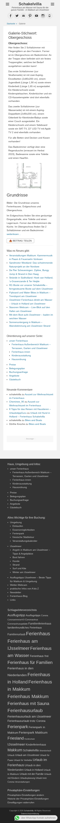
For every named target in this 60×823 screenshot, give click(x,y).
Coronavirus (31, 619)
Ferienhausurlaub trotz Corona (26, 721)
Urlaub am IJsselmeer (27, 755)
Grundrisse (17, 195)
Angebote (14, 375)
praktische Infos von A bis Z (24, 588)
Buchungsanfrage (18, 372)
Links (13, 600)
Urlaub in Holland (33, 769)
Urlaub (11, 755)
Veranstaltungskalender (24, 541)
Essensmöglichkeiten (23, 529)
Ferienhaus (38, 633)
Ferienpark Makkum (33, 732)
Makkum (15, 750)
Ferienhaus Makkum (28, 696)
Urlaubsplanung (27, 778)
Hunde (16, 561)
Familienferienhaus (39, 623)
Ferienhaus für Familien (30, 662)
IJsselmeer (16, 546)
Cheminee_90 (16, 401)
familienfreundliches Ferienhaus (25, 627)
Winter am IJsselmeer (24, 572)
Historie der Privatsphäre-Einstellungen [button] (28, 798)
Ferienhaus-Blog (19, 596)
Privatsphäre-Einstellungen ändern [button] (26, 795)
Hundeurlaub (29, 739)
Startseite (12, 24)
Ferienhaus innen (21, 351)
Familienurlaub (16, 634)
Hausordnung (19, 359)
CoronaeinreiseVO (16, 620)
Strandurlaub (45, 750)
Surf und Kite (19, 568)
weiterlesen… (14, 234)
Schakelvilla (30, 4)
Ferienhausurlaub (25, 710)
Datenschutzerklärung (30, 814)
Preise (12, 364)
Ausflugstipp (16, 615)
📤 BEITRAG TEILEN (20, 240)
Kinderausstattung (21, 355)
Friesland (16, 738)
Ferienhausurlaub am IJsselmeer (29, 716)
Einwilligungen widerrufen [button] (21, 802)
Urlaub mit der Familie (32, 774)
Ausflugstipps (33, 615)
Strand (16, 564)
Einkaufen (17, 526)
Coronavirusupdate (18, 624)
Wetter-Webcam (18, 585)
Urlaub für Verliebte (23, 760)
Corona (44, 615)
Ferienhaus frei (39, 656)
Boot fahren (18, 557)
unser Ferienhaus (18, 340)
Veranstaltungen (22, 782)
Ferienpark (18, 533)
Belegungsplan (17, 368)
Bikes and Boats (33, 420)
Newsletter (15, 592)
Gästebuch (15, 379)
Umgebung (16, 522)
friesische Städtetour (23, 537)
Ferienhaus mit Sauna (28, 703)
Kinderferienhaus (36, 744)
